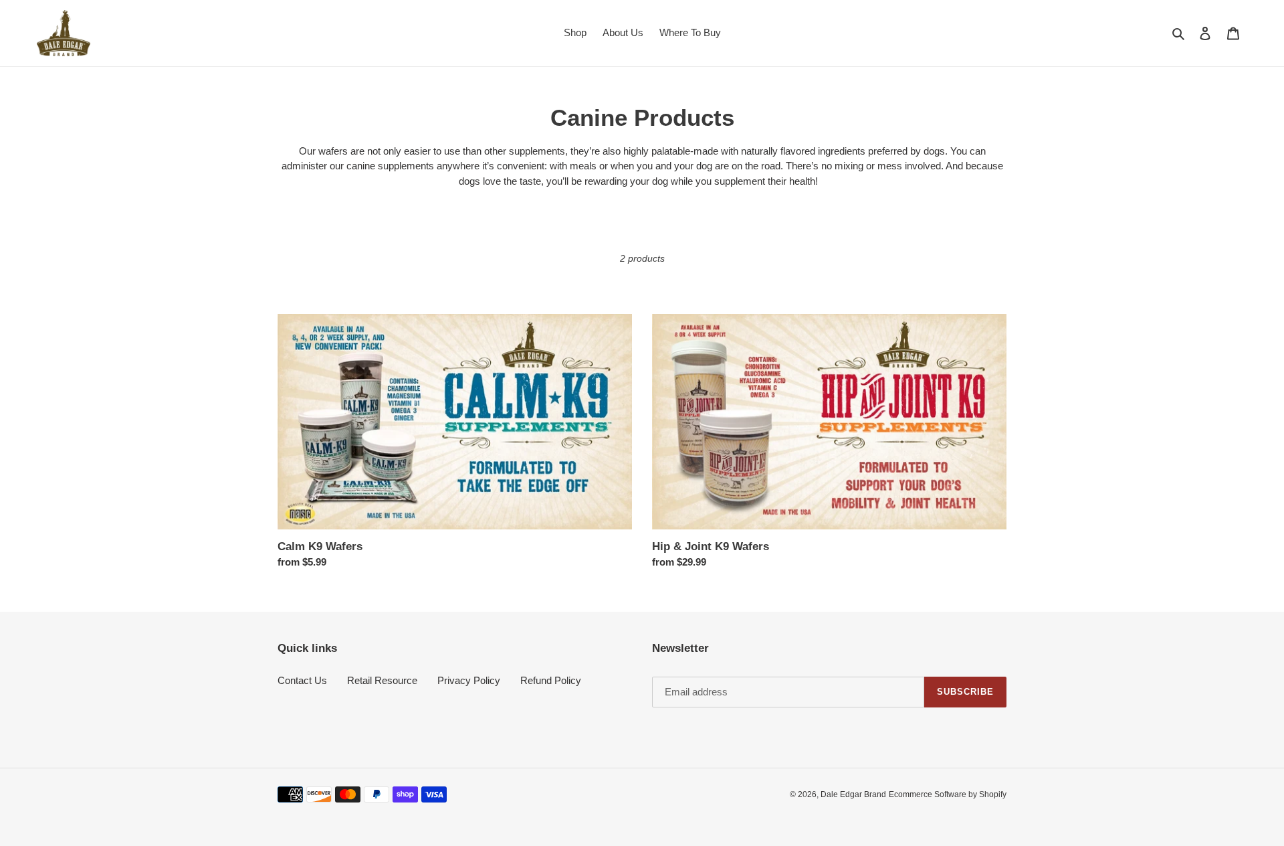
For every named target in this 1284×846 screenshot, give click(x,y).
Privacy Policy (468, 680)
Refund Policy (550, 680)
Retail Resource (382, 680)
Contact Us (302, 680)
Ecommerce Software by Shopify (947, 794)
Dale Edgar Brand (853, 794)
